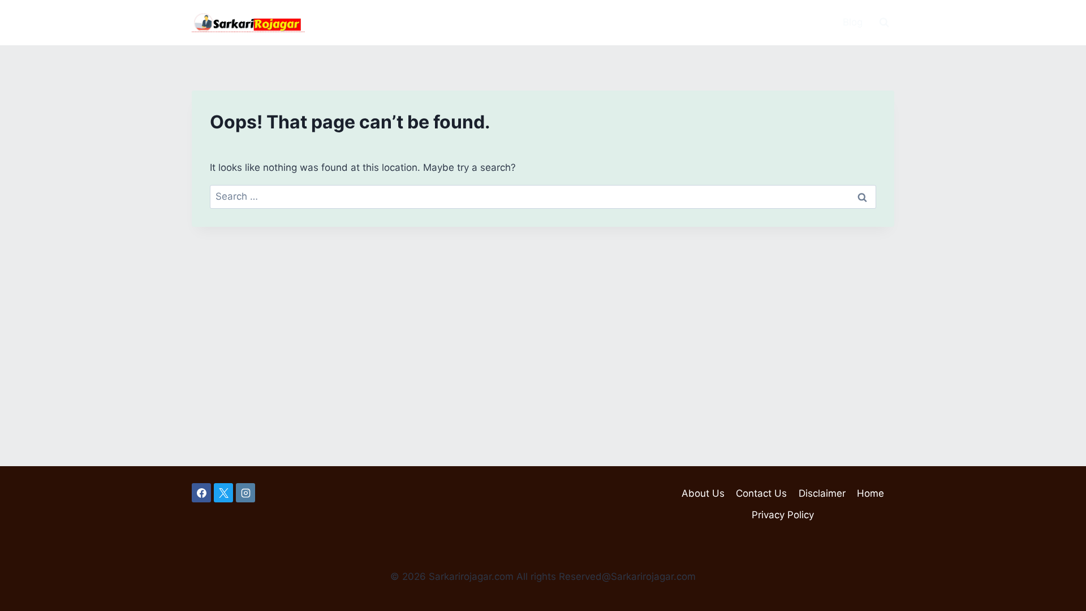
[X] (223, 492)
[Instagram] (245, 492)
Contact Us (761, 493)
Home (870, 493)
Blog (853, 22)
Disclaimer (822, 493)
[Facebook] (201, 492)
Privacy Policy (783, 514)
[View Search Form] (884, 22)
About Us (703, 493)
